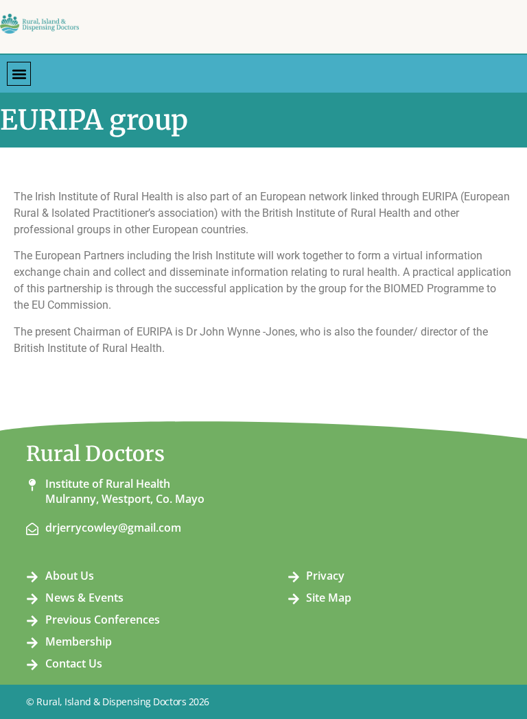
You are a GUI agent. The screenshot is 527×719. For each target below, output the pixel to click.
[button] (19, 74)
